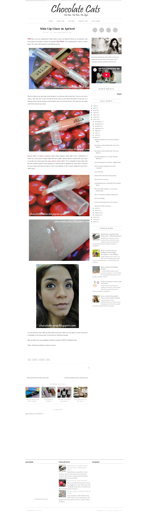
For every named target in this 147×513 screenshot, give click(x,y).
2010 (94, 219)
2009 (94, 222)
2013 (94, 117)
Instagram (108, 30)
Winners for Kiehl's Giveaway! (102, 206)
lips (55, 32)
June (96, 135)
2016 (94, 110)
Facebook (101, 30)
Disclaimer (96, 21)
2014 (94, 115)
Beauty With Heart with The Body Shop (105, 175)
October (97, 126)
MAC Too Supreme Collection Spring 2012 (106, 194)
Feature (71, 21)
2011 (94, 217)
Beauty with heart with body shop (38, 378)
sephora (65, 32)
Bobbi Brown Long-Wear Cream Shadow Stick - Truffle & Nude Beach (111, 235)
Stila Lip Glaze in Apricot (101, 179)
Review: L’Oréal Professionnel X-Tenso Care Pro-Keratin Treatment (110, 297)
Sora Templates (106, 510)
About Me (60, 21)
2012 (94, 119)
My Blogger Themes (116, 510)
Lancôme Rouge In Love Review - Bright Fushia (107, 162)
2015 (94, 113)
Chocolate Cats (39, 510)
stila (70, 32)
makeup (59, 32)
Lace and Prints (98, 172)
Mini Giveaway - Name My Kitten (77, 480)
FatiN (47, 32)
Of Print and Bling (99, 198)
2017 (94, 108)
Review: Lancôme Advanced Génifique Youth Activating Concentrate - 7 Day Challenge (109, 252)
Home (51, 21)
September (98, 128)
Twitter (94, 30)
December (98, 121)
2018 (94, 106)
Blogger (45, 499)
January (97, 215)
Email (115, 30)
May (96, 137)
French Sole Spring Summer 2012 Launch (106, 202)
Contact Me (83, 21)
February (97, 213)
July (96, 133)
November (98, 124)
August (97, 130)
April (96, 208)
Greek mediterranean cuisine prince (76, 378)
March (97, 210)
